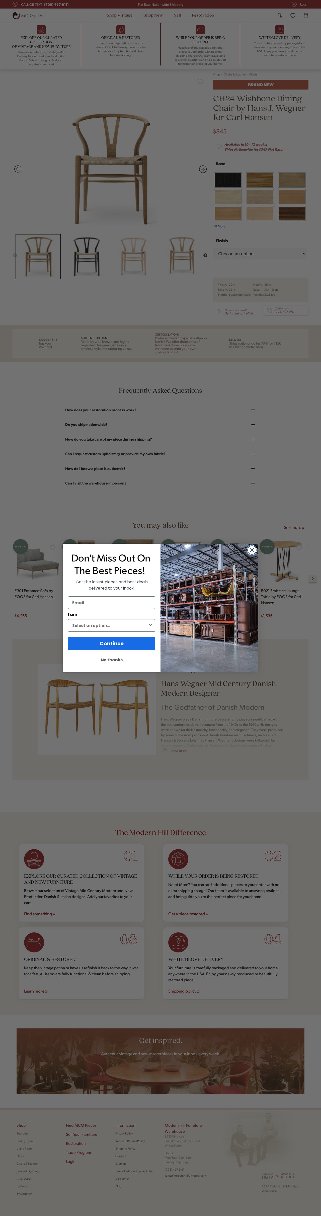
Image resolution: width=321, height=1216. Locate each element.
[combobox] (110, 625)
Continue (112, 643)
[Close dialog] (252, 550)
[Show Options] (150, 625)
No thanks (112, 660)
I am (72, 614)
